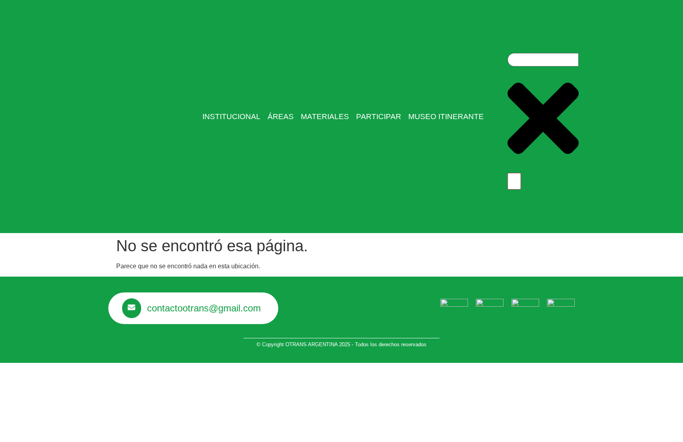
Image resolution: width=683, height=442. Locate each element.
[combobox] (543, 59)
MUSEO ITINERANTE (446, 117)
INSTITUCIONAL (231, 117)
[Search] (514, 181)
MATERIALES (325, 117)
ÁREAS (281, 117)
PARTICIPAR (378, 117)
